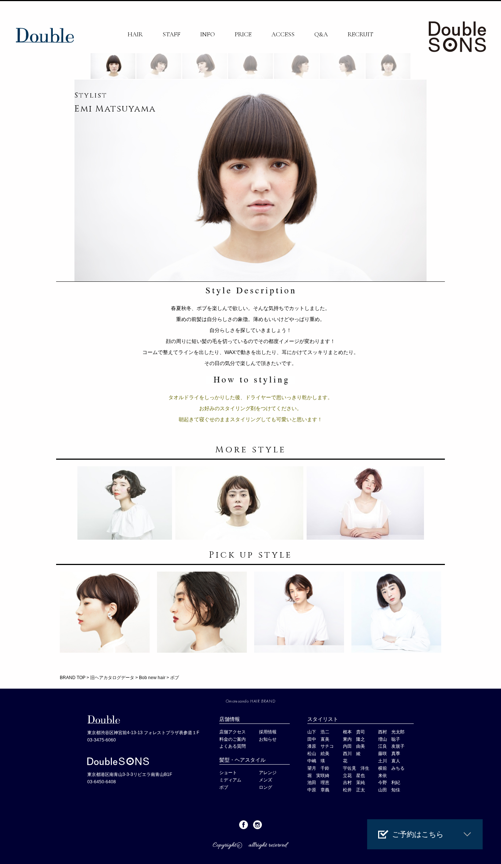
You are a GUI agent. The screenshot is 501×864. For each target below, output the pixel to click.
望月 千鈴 (318, 768)
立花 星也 (354, 775)
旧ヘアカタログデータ (112, 677)
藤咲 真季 (389, 753)
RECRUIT (360, 34)
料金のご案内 (232, 739)
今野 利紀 (389, 782)
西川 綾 (352, 753)
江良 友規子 (391, 746)
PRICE (243, 34)
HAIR (135, 34)
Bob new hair (152, 677)
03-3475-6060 (101, 740)
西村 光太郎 (391, 731)
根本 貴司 (354, 731)
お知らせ (268, 739)
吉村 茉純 (354, 782)
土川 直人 (389, 760)
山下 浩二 (318, 731)
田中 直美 (318, 739)
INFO (207, 34)
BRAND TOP (72, 677)
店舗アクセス (232, 731)
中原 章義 (318, 789)
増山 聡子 (389, 739)
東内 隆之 (354, 739)
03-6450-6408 (101, 781)
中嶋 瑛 (316, 760)
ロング (265, 787)
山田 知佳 (389, 789)
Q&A (321, 34)
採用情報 (268, 731)
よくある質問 (232, 746)
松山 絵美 (318, 753)
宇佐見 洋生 (356, 768)
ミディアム (230, 780)
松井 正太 (354, 789)
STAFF (171, 34)
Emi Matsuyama (115, 109)
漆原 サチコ (320, 746)
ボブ (223, 787)
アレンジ (268, 772)
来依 (382, 775)
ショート (228, 772)
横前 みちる (391, 768)
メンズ (268, 780)
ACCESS (283, 34)
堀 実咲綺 (318, 775)
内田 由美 (354, 746)
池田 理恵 (318, 782)
